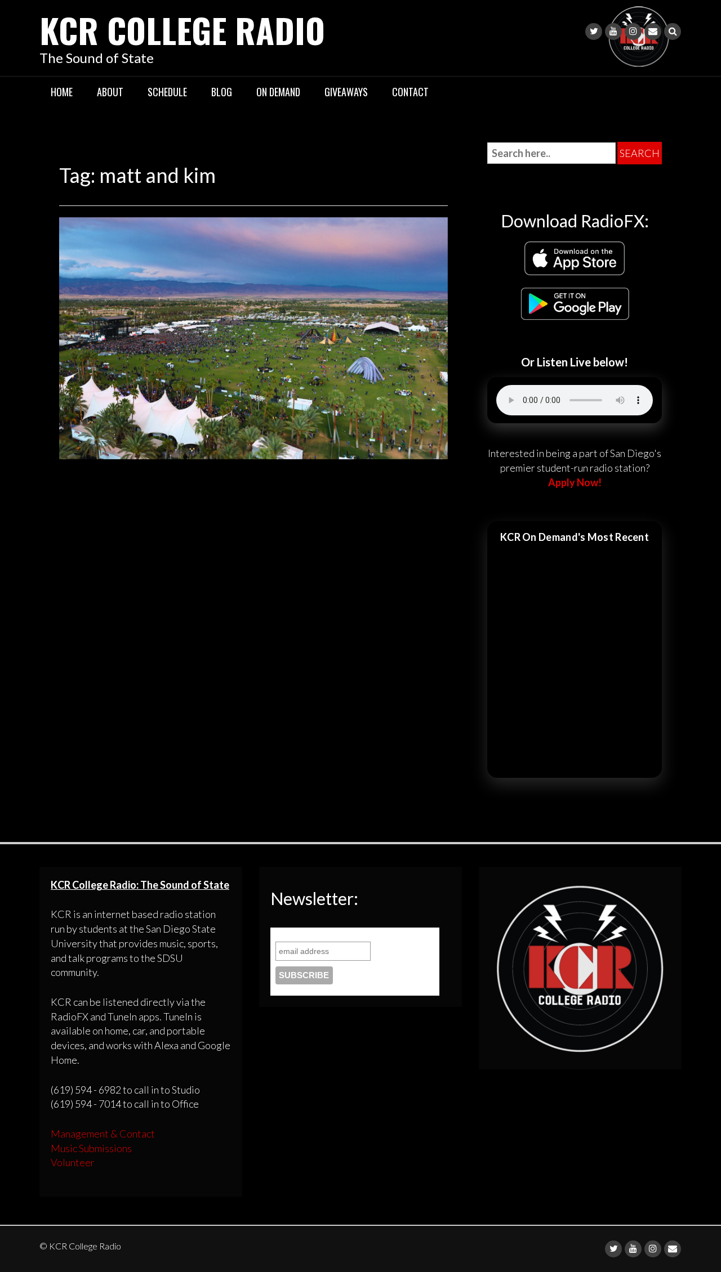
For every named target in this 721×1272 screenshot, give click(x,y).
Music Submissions (91, 1148)
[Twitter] (593, 31)
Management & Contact (103, 1133)
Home (62, 91)
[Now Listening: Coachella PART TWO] (253, 336)
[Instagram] (633, 31)
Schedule (167, 91)
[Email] (652, 31)
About (110, 91)
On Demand (278, 91)
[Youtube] (613, 31)
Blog (221, 91)
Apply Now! (575, 482)
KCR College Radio (182, 30)
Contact (410, 91)
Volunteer (73, 1162)
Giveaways (346, 91)
